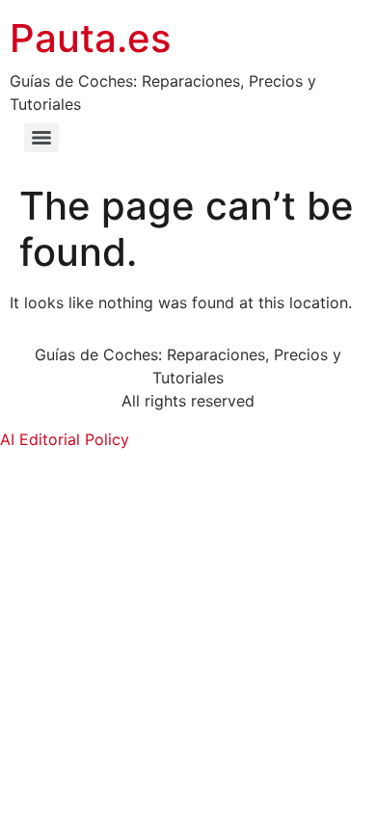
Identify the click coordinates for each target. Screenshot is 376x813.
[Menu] (41, 137)
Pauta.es (90, 38)
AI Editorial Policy (64, 439)
